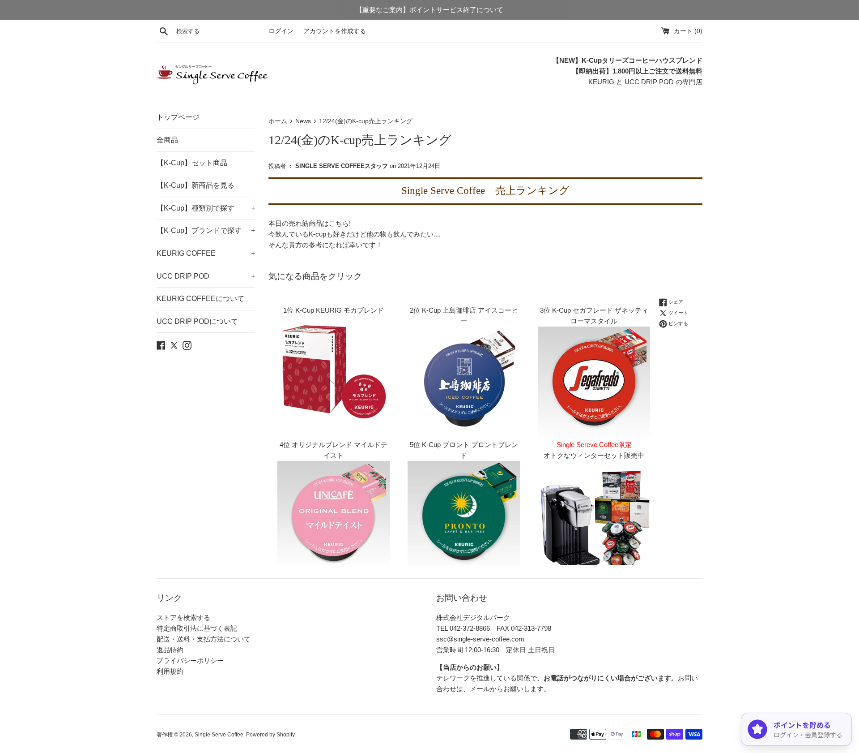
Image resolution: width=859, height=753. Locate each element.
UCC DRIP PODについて (197, 321)
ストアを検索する (183, 617)
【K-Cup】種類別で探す (206, 208)
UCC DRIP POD (206, 276)
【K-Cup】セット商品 (192, 163)
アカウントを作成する (334, 31)
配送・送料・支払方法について (204, 639)
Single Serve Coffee (219, 734)
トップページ (178, 117)
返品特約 (170, 650)
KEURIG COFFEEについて (200, 298)
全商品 (167, 140)
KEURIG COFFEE (206, 253)
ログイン (280, 31)
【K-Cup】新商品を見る (195, 185)
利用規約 (170, 671)
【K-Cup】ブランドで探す (206, 230)
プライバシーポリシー (190, 660)
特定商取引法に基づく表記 (197, 628)
